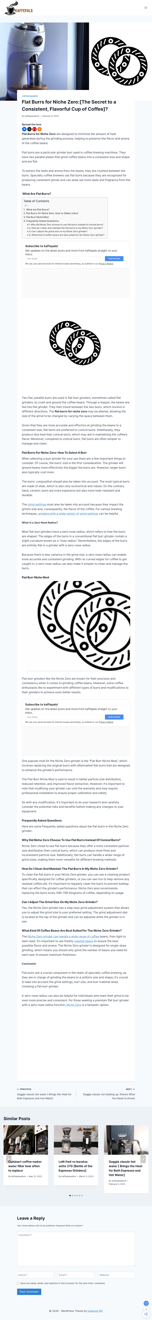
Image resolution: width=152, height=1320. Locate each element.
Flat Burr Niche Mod (37, 217)
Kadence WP (95, 1310)
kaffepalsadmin (32, 116)
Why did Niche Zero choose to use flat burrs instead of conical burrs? (67, 224)
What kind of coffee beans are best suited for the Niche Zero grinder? (68, 235)
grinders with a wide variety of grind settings (68, 513)
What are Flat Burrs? (37, 209)
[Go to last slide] (9, 1159)
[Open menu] (145, 7)
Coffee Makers (30, 96)
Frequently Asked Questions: (42, 220)
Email (63, 1275)
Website (104, 1275)
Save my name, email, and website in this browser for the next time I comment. (62, 1283)
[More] (39, 129)
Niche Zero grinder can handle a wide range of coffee (63, 936)
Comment (25, 1235)
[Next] (143, 1159)
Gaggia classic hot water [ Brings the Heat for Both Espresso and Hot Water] (44, 1094)
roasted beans (83, 941)
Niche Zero (73, 1005)
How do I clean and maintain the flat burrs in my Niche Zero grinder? (67, 228)
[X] (29, 129)
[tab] (70, 1195)
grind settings (37, 504)
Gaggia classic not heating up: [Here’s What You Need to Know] (109, 1094)
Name (23, 1275)
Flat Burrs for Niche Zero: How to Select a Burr (52, 213)
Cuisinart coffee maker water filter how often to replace (25, 1166)
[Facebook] (24, 129)
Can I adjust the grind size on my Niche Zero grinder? (59, 231)
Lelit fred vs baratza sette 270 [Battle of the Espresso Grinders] (75, 1166)
